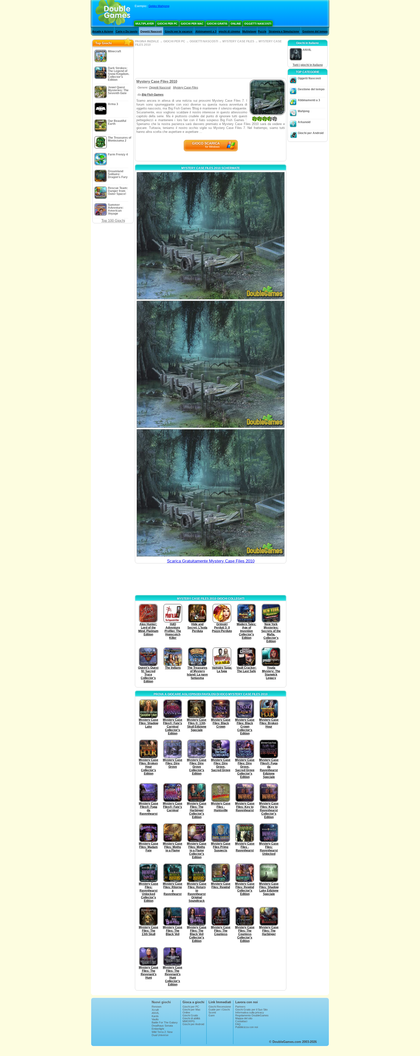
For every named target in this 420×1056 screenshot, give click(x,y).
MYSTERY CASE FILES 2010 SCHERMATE (210, 168)
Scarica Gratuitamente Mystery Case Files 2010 (210, 561)
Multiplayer (144, 23)
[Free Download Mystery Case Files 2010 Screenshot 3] (211, 493)
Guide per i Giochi (219, 1009)
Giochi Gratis (217, 23)
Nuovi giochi (161, 1002)
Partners (240, 1006)
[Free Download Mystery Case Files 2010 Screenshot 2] (211, 364)
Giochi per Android (311, 133)
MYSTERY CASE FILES (238, 41)
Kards (155, 1016)
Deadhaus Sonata (162, 1025)
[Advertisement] (210, 62)
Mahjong (303, 111)
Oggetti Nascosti (257, 23)
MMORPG (189, 1021)
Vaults (155, 1019)
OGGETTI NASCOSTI (204, 41)
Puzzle (262, 31)
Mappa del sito (243, 1018)
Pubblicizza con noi (246, 1027)
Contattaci (241, 1021)
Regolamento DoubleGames (252, 1015)
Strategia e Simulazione (284, 31)
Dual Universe (160, 1035)
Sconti (212, 1012)
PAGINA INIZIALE (147, 41)
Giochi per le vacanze (178, 31)
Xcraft (155, 1009)
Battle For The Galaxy (165, 1022)
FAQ (238, 1024)
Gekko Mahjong (159, 6)
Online (236, 23)
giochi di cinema (229, 31)
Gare (212, 1015)
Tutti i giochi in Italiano (308, 65)
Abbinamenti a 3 (205, 31)
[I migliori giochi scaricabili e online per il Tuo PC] (113, 13)
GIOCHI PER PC (174, 41)
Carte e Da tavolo (127, 31)
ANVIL (155, 1012)
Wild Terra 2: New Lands (162, 1033)
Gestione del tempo (315, 31)
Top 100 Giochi (113, 220)
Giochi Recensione (220, 1006)
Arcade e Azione (102, 31)
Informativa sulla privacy (249, 1012)
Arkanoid (304, 122)
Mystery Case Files (185, 87)
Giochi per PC (167, 23)
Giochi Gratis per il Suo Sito (251, 1009)
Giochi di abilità (191, 1018)
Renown (156, 1006)
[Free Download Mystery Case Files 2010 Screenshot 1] (211, 235)
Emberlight (158, 1028)
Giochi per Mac (192, 23)
